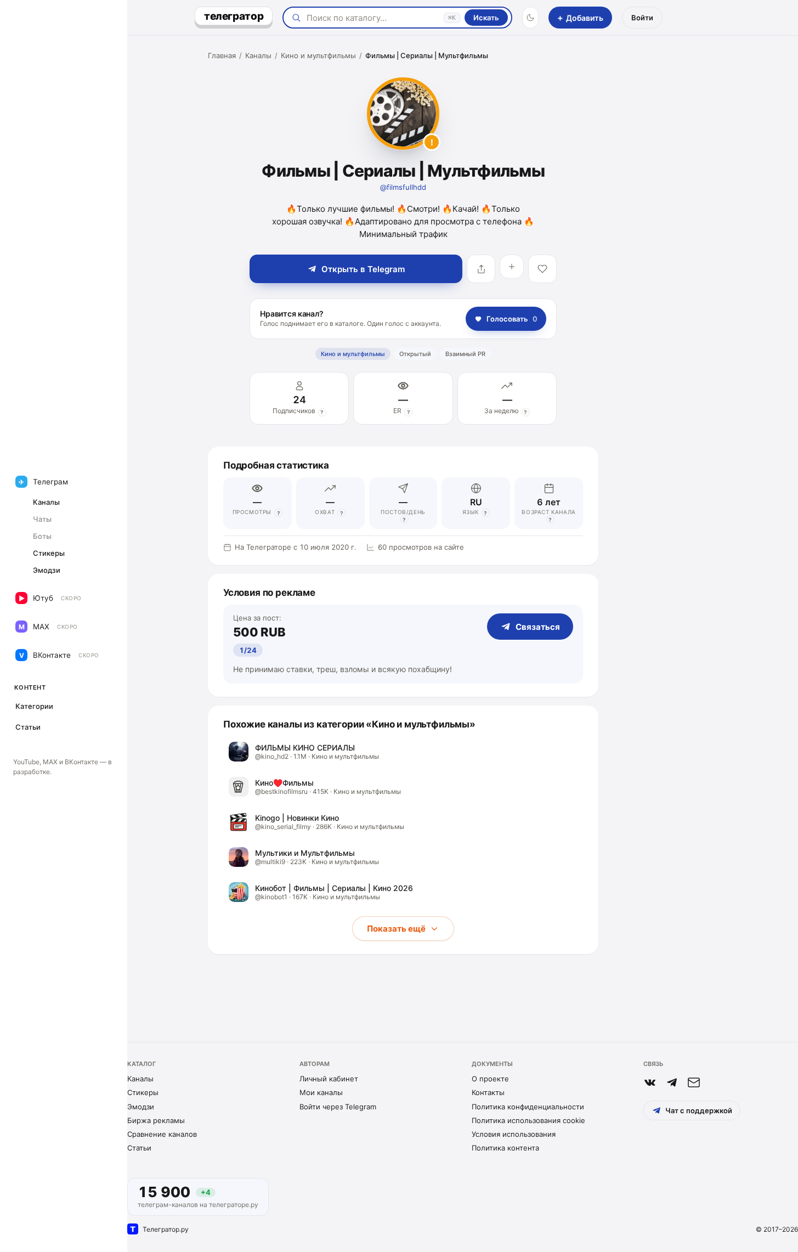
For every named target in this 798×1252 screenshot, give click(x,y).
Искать (486, 17)
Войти (642, 17)
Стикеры (143, 1092)
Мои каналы (321, 1092)
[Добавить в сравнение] (512, 267)
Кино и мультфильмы (318, 55)
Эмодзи (140, 1106)
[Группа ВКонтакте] (649, 1082)
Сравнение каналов (162, 1134)
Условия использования (514, 1134)
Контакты (488, 1092)
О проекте (490, 1078)
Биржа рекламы (156, 1120)
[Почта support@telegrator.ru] (693, 1082)
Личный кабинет (328, 1078)
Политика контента (505, 1147)
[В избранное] (542, 269)
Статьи (139, 1147)
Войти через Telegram (337, 1106)
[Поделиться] (481, 269)
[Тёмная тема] (530, 18)
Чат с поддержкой (698, 1110)
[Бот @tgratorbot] (671, 1082)
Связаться (538, 627)
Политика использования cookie (528, 1120)
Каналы (258, 55)
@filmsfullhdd (403, 187)
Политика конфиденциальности (528, 1106)
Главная (222, 55)
